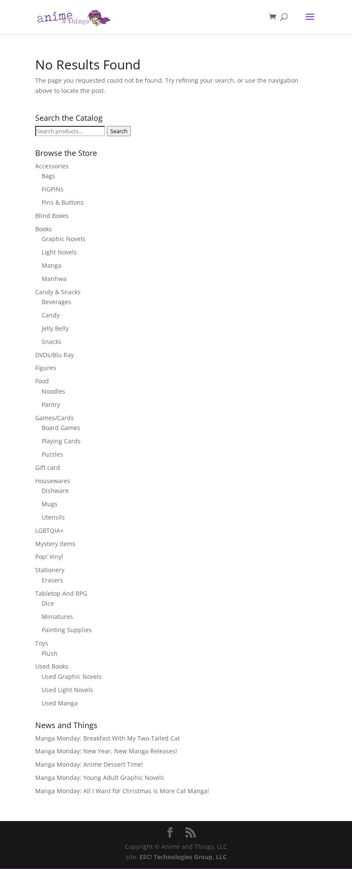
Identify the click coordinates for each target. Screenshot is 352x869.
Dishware (55, 491)
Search (118, 131)
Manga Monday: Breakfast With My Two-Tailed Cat (107, 738)
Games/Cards (54, 418)
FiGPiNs (53, 189)
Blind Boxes (52, 216)
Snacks (51, 341)
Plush (50, 653)
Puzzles (52, 454)
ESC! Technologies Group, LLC (183, 857)
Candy (51, 315)
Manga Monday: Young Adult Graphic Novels (99, 777)
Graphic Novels (63, 239)
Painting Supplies (67, 630)
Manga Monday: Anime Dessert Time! (89, 764)
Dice (48, 603)
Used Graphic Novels (72, 676)
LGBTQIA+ (49, 530)
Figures (45, 368)
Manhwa (54, 279)
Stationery (49, 570)
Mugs (50, 504)
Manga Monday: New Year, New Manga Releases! (106, 751)
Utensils (53, 517)
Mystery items (55, 544)
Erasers (52, 580)
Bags (48, 176)
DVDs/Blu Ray (54, 355)
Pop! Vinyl (49, 556)
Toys (41, 643)
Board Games (61, 428)
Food (42, 381)
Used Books (51, 666)
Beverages (56, 302)
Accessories (52, 166)
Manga (51, 265)
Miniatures (57, 616)
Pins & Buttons (63, 202)
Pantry (51, 404)
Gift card (47, 467)
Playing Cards (61, 441)
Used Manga (60, 703)
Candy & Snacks (58, 292)
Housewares (52, 481)
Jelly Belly (55, 328)
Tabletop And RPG (61, 593)
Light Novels (59, 252)
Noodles (53, 391)
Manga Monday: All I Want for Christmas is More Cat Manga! (122, 791)
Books (43, 229)
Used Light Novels (67, 690)
